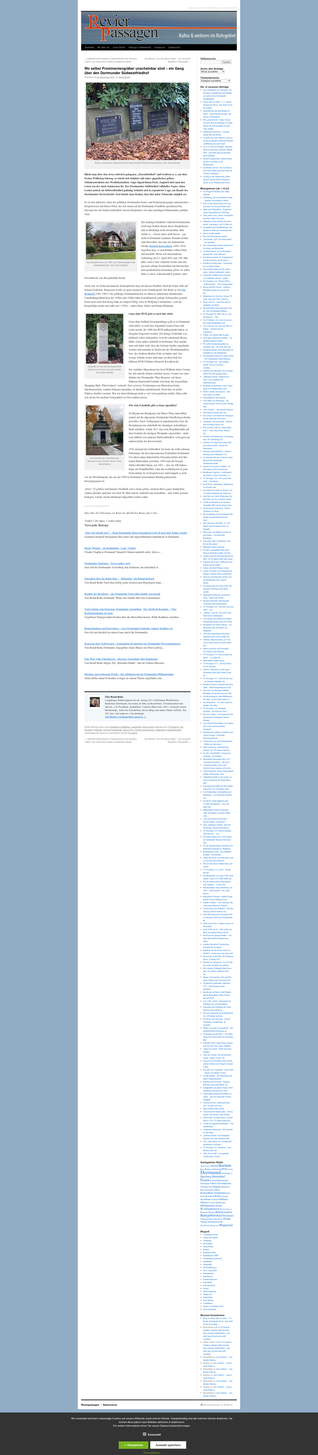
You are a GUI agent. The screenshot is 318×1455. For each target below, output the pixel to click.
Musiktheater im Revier (209, 1199)
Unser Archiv (119, 47)
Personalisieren (151, 1452)
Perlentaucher (208, 1273)
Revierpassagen (90, 1404)
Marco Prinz (128, 729)
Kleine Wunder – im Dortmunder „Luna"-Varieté (110, 548)
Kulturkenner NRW (210, 1255)
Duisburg (205, 1176)
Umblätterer (207, 1303)
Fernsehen (205, 1183)
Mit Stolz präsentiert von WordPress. (218, 1404)
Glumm (206, 1249)
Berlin (214, 1166)
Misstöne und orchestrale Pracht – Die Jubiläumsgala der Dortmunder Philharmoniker (129, 674)
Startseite (89, 47)
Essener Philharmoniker (219, 1180)
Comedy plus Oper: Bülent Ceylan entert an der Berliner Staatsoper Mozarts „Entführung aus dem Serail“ (218, 140)
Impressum (159, 47)
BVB (224, 1169)
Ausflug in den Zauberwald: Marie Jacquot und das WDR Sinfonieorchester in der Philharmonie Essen (216, 179)
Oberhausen (220, 1202)
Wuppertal (226, 1225)
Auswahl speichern (168, 1445)
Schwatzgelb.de (209, 1285)
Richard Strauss (226, 1209)
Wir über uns (103, 47)
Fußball (213, 1183)
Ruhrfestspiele (223, 1212)
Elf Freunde (207, 1243)
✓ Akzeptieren (133, 1445)
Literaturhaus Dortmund (212, 1258)
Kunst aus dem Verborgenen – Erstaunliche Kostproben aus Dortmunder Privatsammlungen (132, 643)
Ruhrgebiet (208, 1215)
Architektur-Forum (210, 1234)
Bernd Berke (124, 77)
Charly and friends (210, 1237)
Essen (204, 1179)
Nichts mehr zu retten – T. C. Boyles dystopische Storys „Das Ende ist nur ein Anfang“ (217, 104)
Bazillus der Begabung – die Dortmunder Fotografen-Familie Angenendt (122, 593)
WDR (220, 1222)
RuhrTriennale (225, 1215)
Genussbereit (208, 1246)
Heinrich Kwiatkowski (112, 729)
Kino (228, 1187)
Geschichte (136, 726)
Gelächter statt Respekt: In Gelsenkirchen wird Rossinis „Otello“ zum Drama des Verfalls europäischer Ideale (110, 60)
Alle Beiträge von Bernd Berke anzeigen (125, 716)
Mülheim (223, 1199)
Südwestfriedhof (174, 729)
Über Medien (208, 1300)
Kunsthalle (210, 1196)
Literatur (224, 1196)
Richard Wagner (207, 1212)
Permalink (132, 732)
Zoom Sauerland (209, 1309)
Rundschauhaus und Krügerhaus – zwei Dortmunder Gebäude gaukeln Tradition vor (128, 628)
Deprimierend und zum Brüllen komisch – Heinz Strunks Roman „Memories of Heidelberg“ (217, 113)
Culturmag (207, 1240)
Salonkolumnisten (210, 1279)
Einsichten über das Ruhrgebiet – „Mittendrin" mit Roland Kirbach (119, 578)
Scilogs (206, 1288)
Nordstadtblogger (210, 1267)
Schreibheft (207, 1282)
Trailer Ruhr (207, 1297)
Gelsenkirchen (224, 1183)
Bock (205, 1318)
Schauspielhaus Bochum (211, 1218)
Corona (230, 1169)
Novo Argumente (210, 1270)
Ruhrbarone (207, 1276)
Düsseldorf (218, 1176)
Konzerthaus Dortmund (212, 1192)
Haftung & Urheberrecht (140, 47)
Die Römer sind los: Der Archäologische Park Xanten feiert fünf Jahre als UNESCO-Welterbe (217, 170)
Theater (227, 1218)
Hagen (216, 1186)
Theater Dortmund (209, 1221)
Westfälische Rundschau (209, 1225)
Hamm (223, 1186)
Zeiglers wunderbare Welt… (214, 1306)
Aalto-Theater (205, 1166)
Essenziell (154, 1434)
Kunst (202, 1196)
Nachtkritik (207, 1261)
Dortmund (174, 726)
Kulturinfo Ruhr (209, 1252)
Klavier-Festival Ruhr (210, 1189)
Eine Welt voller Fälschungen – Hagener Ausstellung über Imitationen (121, 659)
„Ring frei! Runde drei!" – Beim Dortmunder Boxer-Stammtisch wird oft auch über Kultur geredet (135, 532)
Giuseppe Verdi (206, 1186)
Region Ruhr (148, 726)
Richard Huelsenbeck (161, 246)
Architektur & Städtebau (119, 726)
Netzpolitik (207, 1264)
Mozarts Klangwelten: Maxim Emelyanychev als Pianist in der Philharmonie (218, 161)
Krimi (228, 1193)
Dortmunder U (227, 1173)
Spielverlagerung (209, 1291)
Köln (217, 1196)
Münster (204, 1202)
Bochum (225, 1165)
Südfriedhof (161, 729)
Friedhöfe (97, 729)
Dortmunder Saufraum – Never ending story (107, 563)
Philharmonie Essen (211, 1205)
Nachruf (212, 1202)
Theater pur (207, 1294)
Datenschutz (174, 47)
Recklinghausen (209, 1209)
